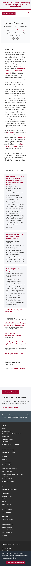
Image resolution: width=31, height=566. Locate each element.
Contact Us (4, 535)
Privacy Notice (6, 548)
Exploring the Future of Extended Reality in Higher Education (14, 236)
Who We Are (5, 516)
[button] (28, 13)
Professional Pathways (8, 482)
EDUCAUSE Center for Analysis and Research (14, 71)
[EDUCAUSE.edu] (9, 13)
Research (4, 459)
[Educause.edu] (10, 392)
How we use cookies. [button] (9, 558)
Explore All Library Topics (8, 453)
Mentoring (4, 502)
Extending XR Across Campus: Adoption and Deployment (15, 324)
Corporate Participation (8, 530)
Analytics (4, 429)
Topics (4, 426)
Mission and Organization (8, 522)
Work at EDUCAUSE (7, 533)
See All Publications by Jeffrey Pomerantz (14, 311)
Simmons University (17, 30)
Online (3, 487)
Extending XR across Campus (13, 270)
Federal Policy (5, 442)
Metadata (21, 137)
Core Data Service (6, 462)
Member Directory (6, 499)
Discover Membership (7, 519)
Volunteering (5, 507)
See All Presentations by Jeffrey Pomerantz (14, 354)
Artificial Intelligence (7, 431)
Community (5, 494)
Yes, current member (18, 369)
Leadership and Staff (7, 525)
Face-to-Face (5, 484)
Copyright (5, 544)
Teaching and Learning (8, 450)
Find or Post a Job (6, 512)
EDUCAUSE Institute (7, 479)
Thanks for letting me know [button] (15, 562)
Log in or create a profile (10, 407)
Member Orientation (7, 527)
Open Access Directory (14, 145)
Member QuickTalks (7, 504)
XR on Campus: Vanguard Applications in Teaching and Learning (15, 344)
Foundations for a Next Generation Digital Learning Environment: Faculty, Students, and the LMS (15, 180)
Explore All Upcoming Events (9, 490)
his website (11, 133)
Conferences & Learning (9, 469)
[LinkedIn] (17, 38)
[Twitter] (13, 38)
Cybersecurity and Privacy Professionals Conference (12, 475)
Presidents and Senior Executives (11, 445)
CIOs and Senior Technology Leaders (11, 434)
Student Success (6, 447)
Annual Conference (7, 472)
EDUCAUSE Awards (7, 510)
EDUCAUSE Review (6, 465)
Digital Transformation (7, 439)
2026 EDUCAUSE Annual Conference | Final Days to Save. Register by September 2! (15, 4)
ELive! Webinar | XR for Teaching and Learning (13, 334)
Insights (4, 457)
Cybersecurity (5, 437)
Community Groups (7, 496)
